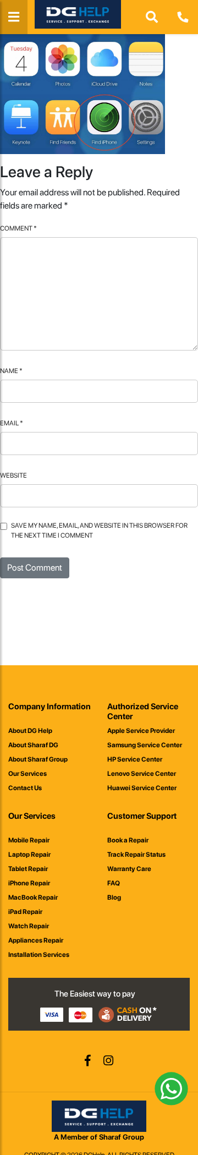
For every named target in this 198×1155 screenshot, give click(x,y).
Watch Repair (28, 926)
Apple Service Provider (141, 731)
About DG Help (30, 731)
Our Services (27, 774)
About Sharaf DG (33, 745)
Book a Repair (127, 840)
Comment (18, 228)
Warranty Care (129, 869)
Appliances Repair (35, 940)
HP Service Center (134, 759)
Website (13, 475)
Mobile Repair (29, 840)
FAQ (113, 883)
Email (11, 423)
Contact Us (25, 788)
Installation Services (38, 955)
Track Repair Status (136, 854)
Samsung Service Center (144, 745)
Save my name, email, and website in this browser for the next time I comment (99, 530)
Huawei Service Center (142, 788)
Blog (114, 897)
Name (11, 371)
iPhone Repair (29, 883)
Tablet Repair (28, 869)
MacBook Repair (33, 897)
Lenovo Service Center (141, 774)
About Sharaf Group (38, 759)
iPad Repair (25, 912)
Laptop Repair (29, 854)
